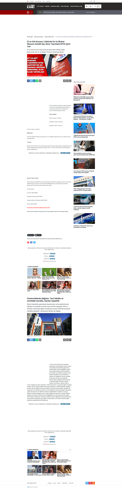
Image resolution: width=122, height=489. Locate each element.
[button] (64, 80)
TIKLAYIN (53, 253)
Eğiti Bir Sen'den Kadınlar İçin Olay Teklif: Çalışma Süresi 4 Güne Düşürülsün (60, 12)
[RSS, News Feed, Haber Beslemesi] (93, 483)
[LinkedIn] (34, 80)
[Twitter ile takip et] (87, 483)
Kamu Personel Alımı (76, 6)
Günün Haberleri (38, 1)
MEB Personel (65, 6)
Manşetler (32, 1)
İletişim (58, 483)
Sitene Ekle (48, 1)
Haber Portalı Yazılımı (33, 487)
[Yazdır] (40, 80)
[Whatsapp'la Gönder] (37, 80)
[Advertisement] (61, 25)
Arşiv (44, 1)
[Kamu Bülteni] (30, 6)
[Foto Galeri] (94, 1)
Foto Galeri (40, 6)
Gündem (47, 6)
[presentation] (31, 12)
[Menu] (87, 6)
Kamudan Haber (55, 6)
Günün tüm (90, 12)
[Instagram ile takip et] (90, 483)
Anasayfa (50, 483)
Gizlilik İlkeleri (64, 483)
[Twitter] (31, 80)
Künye (54, 483)
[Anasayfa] (27, 1)
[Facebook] (28, 80)
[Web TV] (91, 1)
